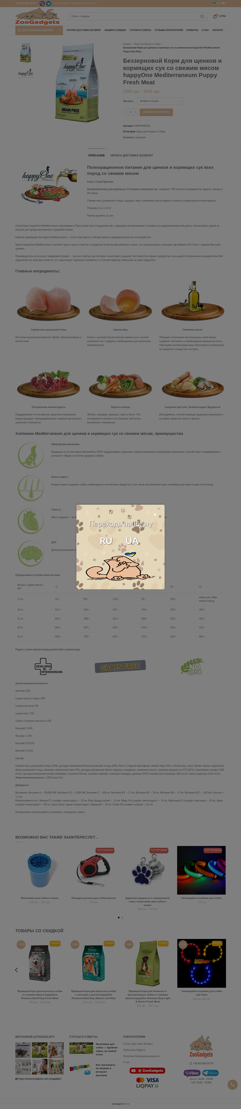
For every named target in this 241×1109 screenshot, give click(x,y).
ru (106, 541)
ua (132, 541)
